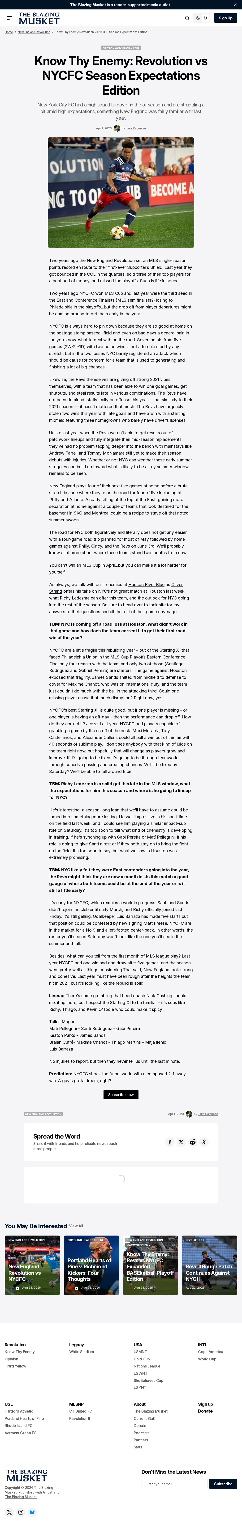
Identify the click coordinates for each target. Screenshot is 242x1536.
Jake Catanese (136, 128)
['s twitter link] (9, 1512)
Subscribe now (121, 1094)
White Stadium (81, 1351)
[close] (235, 4)
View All (76, 1226)
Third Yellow (15, 1366)
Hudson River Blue (146, 584)
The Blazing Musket (21, 1497)
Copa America (210, 1351)
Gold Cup (142, 1359)
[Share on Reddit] (192, 1142)
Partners (141, 1440)
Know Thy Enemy (20, 1351)
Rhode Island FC (18, 1425)
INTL (202, 1344)
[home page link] (38, 17)
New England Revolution (34, 32)
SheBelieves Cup (148, 1380)
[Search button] (187, 18)
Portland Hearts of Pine (24, 1418)
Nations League (147, 1366)
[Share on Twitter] (181, 1142)
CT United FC (80, 1411)
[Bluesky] (32, 1512)
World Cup (207, 1359)
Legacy (76, 1344)
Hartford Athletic (19, 1411)
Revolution (15, 1344)
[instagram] (21, 1512)
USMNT (140, 1351)
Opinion (11, 1359)
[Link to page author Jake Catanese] (117, 128)
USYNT (140, 1387)
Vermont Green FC (21, 1433)
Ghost (48, 1492)
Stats (138, 1447)
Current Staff (145, 1418)
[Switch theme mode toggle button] (201, 18)
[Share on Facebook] (170, 1142)
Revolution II (79, 1418)
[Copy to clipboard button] (204, 1142)
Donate (140, 1425)
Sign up (205, 1404)
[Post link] (32, 1265)
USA (138, 1344)
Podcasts (141, 1433)
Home (9, 32)
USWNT (140, 1373)
